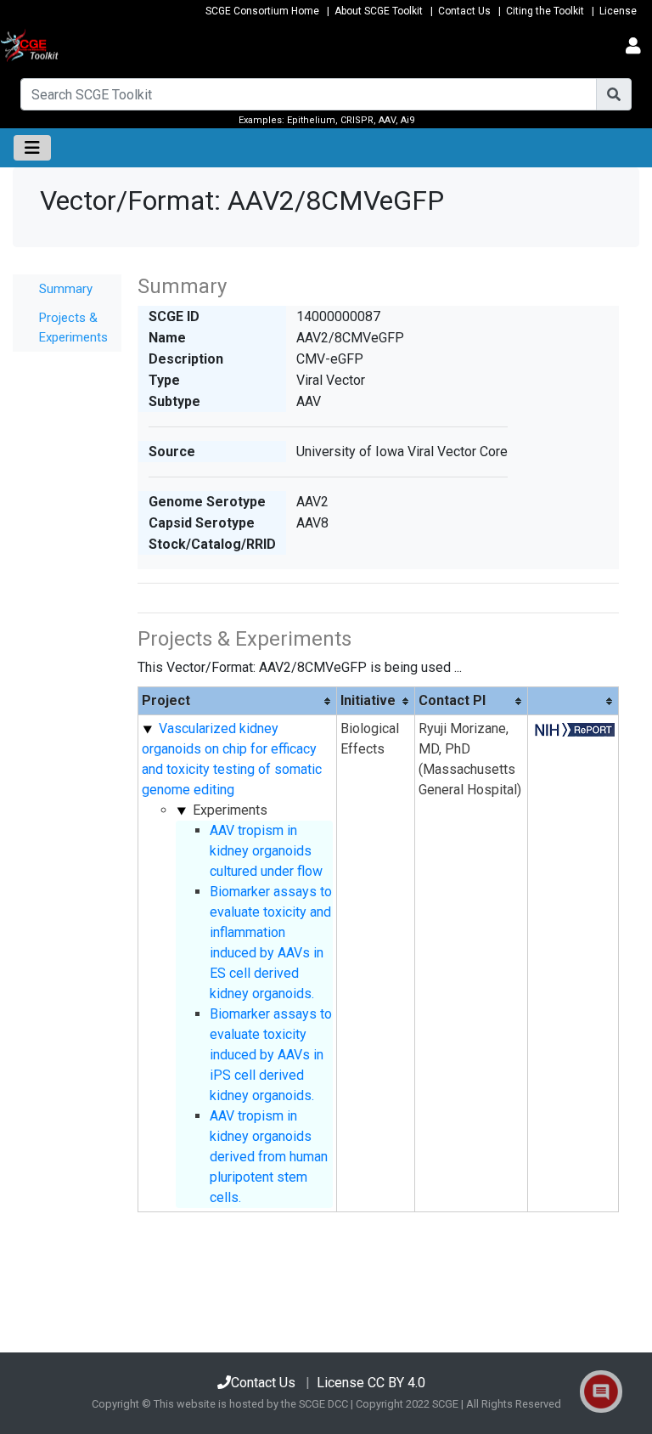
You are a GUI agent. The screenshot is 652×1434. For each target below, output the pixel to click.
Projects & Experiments (73, 327)
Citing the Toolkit (545, 11)
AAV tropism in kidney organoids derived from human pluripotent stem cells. (269, 1156)
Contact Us (464, 11)
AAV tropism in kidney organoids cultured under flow (266, 850)
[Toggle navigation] (633, 46)
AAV (387, 120)
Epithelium (311, 120)
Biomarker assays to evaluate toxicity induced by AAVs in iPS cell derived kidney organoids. (271, 1055)
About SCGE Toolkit (378, 11)
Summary (66, 288)
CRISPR (357, 120)
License (618, 11)
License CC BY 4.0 (371, 1383)
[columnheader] (237, 701)
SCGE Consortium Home (262, 11)
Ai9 (407, 120)
